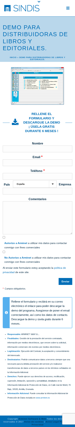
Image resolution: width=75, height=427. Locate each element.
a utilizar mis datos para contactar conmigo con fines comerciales (35, 245)
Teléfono (37, 171)
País (7, 184)
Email (38, 157)
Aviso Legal (52, 422)
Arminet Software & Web (32, 419)
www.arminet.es (43, 398)
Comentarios (37, 199)
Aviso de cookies (34, 422)
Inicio (13, 57)
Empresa (65, 184)
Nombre (37, 143)
